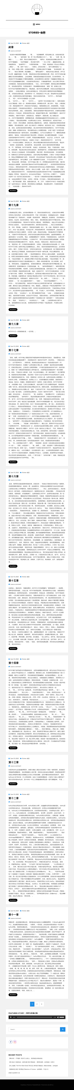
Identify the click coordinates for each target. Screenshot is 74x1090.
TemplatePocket (36, 1085)
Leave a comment (15, 51)
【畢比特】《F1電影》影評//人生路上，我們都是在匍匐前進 (25, 1058)
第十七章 (14, 350)
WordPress (51, 1085)
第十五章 (14, 580)
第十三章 (14, 762)
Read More (13, 190)
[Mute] (58, 1017)
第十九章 (14, 205)
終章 (11, 47)
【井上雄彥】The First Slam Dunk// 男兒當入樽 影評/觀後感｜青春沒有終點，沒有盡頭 (33, 1065)
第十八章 (14, 324)
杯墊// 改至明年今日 (14, 1073)
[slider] (62, 1017)
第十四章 (14, 663)
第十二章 (14, 798)
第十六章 (14, 476)
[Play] (11, 1017)
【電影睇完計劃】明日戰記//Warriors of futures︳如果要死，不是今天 (28, 1069)
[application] (37, 1017)
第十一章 (14, 914)
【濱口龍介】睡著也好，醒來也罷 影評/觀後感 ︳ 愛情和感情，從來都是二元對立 (32, 1062)
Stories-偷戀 (25, 43)
